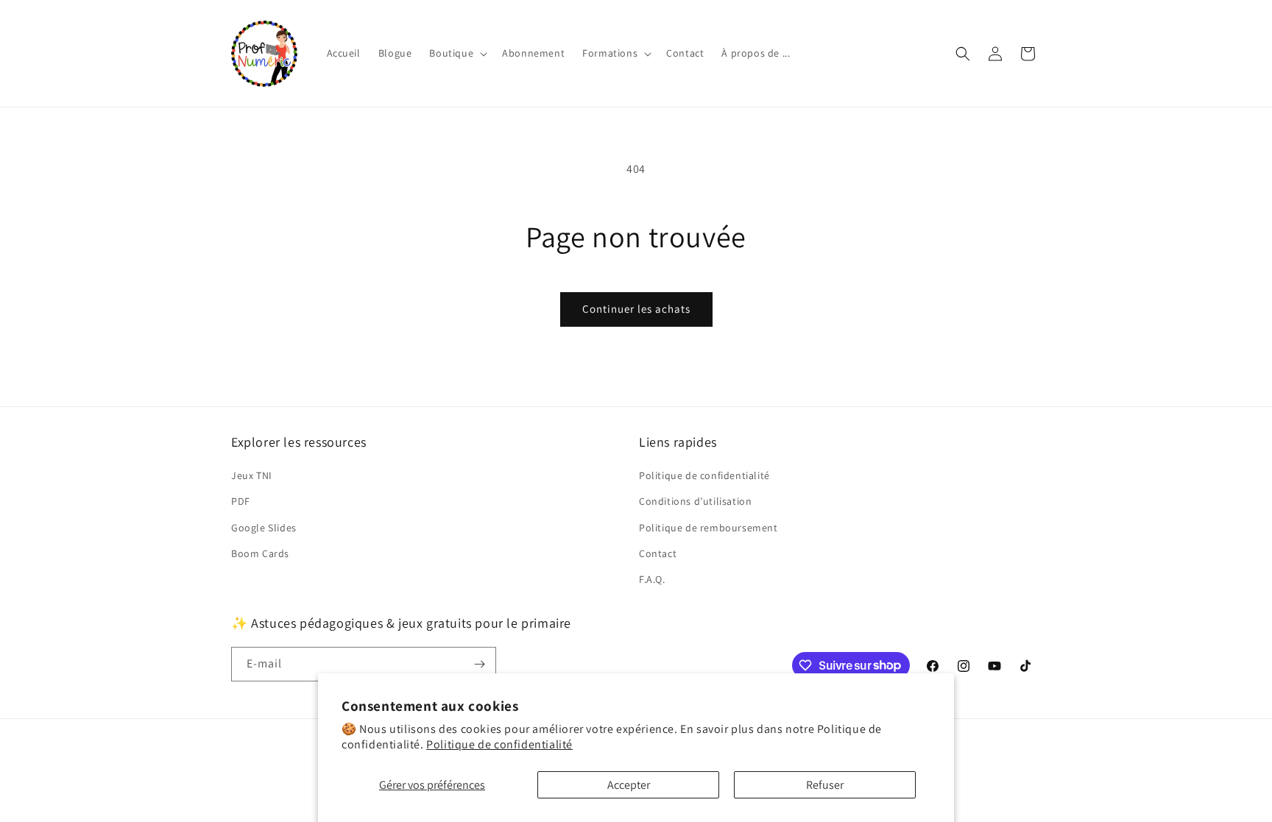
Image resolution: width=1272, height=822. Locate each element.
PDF (240, 501)
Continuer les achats (636, 309)
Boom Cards (260, 553)
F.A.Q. (652, 579)
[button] (456, 53)
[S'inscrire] (479, 664)
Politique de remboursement (708, 527)
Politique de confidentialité (499, 744)
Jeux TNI (251, 475)
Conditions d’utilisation (695, 501)
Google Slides (264, 527)
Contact (657, 553)
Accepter (628, 785)
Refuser (825, 785)
